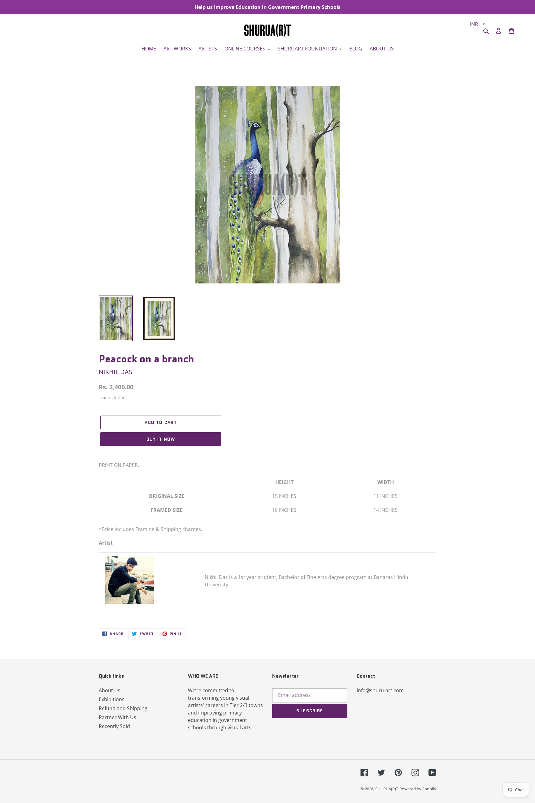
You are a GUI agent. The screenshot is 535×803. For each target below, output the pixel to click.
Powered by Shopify (417, 789)
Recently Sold (114, 726)
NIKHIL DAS (115, 372)
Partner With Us (117, 717)
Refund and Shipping (123, 708)
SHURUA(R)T (386, 789)
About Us (109, 690)
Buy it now (160, 439)
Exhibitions (111, 699)
